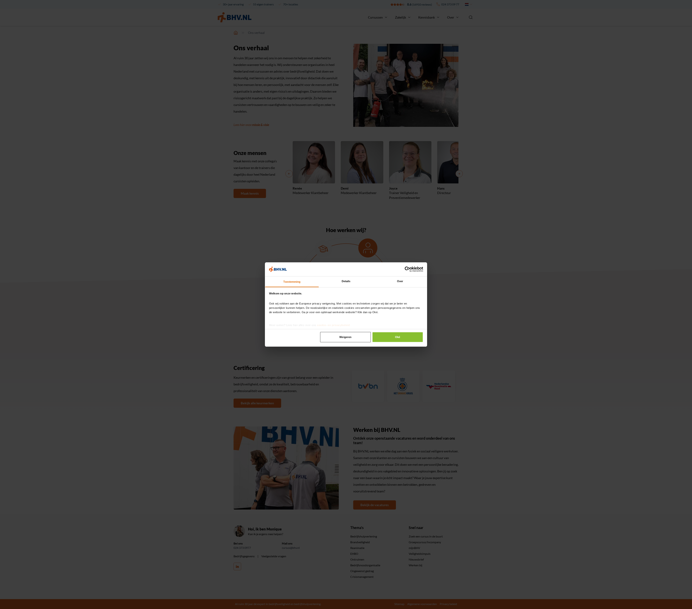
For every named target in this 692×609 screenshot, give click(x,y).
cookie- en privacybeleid (333, 325)
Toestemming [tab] (291, 281)
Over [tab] (400, 281)
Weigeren (345, 337)
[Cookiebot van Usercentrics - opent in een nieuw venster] (407, 269)
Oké (397, 337)
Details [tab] (346, 281)
